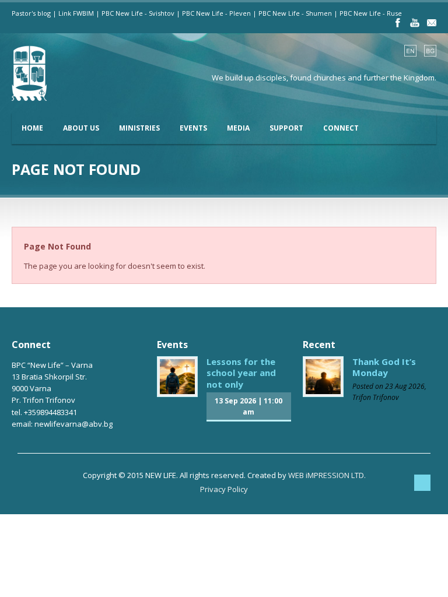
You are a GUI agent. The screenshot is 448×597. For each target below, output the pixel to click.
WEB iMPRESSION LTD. (327, 475)
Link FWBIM (76, 13)
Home (32, 128)
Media (238, 128)
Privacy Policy (224, 489)
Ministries (139, 128)
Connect (341, 128)
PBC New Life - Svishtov (138, 13)
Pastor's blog (31, 13)
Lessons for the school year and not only (241, 373)
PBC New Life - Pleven (216, 13)
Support (286, 128)
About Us (81, 128)
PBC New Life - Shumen (295, 13)
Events (193, 128)
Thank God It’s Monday (384, 367)
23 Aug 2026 (405, 386)
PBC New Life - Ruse (371, 13)
